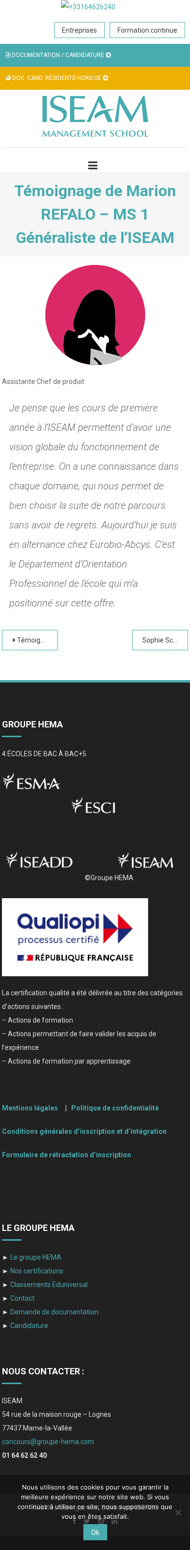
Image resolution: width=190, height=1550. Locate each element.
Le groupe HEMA (35, 1257)
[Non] (178, 1512)
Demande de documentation (53, 1312)
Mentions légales (31, 1108)
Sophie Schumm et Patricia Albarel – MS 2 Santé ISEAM (165, 640)
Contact (22, 1298)
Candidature (29, 1325)
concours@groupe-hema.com (48, 1442)
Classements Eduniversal (48, 1284)
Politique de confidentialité (115, 1108)
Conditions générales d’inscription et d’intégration (84, 1131)
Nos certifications (36, 1271)
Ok (95, 1532)
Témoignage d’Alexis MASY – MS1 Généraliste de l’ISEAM (37, 640)
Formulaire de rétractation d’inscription (66, 1155)
